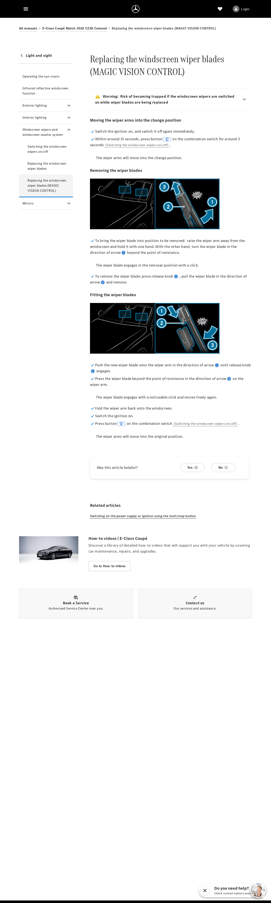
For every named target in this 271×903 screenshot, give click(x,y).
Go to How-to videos (110, 566)
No (220, 467)
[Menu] (26, 9)
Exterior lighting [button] (34, 105)
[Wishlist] (220, 9)
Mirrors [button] (27, 203)
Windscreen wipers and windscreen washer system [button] (42, 132)
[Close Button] (243, 890)
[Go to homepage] (136, 9)
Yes (190, 467)
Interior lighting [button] (34, 117)
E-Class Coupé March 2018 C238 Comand (74, 28)
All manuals (28, 28)
